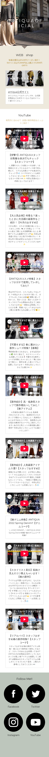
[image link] (13, 693)
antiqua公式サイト (18, 92)
